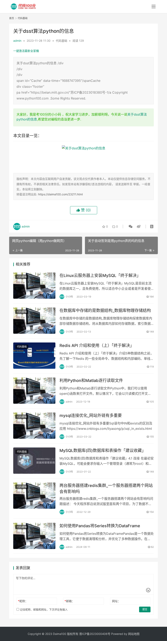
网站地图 (134, 634)
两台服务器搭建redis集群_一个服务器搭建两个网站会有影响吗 (106, 488)
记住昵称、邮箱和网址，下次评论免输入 (43, 609)
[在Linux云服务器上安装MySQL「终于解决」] (34, 285)
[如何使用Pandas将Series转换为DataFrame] (34, 536)
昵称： (23, 601)
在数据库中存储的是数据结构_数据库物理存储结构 (105, 310)
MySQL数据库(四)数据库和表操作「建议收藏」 (102, 450)
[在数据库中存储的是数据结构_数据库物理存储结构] (34, 320)
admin (17, 40)
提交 (144, 609)
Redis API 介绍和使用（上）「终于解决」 (96, 345)
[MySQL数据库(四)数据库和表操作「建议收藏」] (34, 460)
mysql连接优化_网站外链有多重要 (90, 415)
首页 (11, 18)
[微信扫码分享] (130, 226)
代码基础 (61, 40)
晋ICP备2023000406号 (94, 634)
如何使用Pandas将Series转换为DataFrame (99, 525)
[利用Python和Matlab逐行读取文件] (34, 390)
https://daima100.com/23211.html (60, 194)
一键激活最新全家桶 (26, 51)
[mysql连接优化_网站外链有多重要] (34, 425)
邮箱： (70, 601)
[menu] (153, 6)
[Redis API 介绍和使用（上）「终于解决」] (34, 355)
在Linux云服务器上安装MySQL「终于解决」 (100, 275)
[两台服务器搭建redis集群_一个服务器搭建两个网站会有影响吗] (34, 495)
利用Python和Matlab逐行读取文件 (91, 380)
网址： (116, 601)
